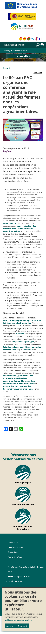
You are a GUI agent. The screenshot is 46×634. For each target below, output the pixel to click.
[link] (5, 429)
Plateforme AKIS (15, 581)
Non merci (22, 626)
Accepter (10, 626)
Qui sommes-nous (15, 547)
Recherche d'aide (15, 557)
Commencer (13, 542)
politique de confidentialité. (18, 620)
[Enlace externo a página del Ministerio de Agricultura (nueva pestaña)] (23, 17)
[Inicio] (23, 28)
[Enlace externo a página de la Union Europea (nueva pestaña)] (23, 6)
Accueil (6, 68)
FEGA (10, 571)
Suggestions (13, 552)
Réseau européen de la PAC (19, 576)
